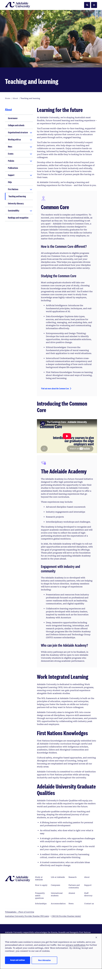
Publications (13, 168)
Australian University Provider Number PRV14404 (27, 916)
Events (10, 153)
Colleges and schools (16, 125)
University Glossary (16, 203)
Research (72, 877)
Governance (12, 118)
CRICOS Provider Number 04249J (66, 916)
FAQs (10, 182)
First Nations (13, 189)
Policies (11, 160)
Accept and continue (17, 960)
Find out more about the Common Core (55, 388)
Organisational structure (18, 132)
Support (11, 175)
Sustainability (13, 210)
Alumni (72, 893)
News (10, 146)
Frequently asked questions (40, 895)
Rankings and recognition (18, 217)
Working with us (14, 139)
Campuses (55, 885)
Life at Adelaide (58, 877)
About (87, 877)
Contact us (89, 904)
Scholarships (41, 904)
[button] (96, 937)
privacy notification (76, 945)
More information (44, 960)
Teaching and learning (17, 196)
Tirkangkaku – (19, 912)
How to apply (41, 885)
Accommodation (58, 904)
